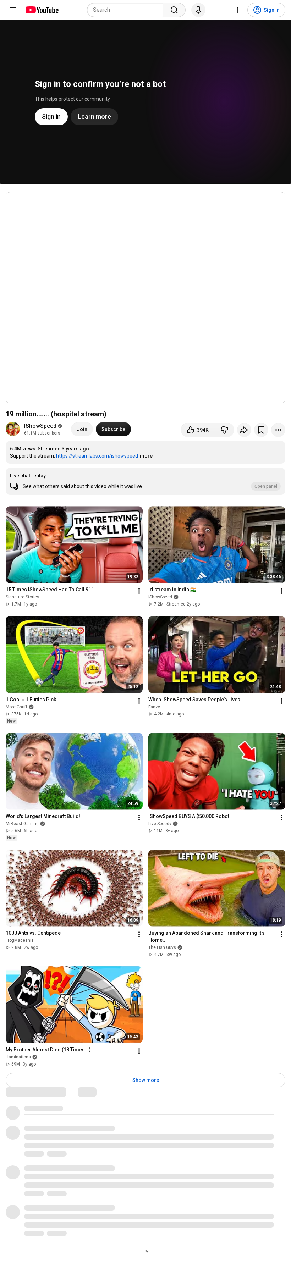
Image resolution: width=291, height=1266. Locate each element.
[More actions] (278, 430)
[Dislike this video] (224, 430)
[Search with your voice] (198, 10)
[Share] (244, 430)
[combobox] (127, 10)
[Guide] (13, 10)
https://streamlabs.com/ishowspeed (97, 456)
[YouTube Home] (42, 10)
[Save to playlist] (261, 430)
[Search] (174, 10)
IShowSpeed (40, 425)
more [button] (146, 456)
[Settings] (237, 10)
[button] (145, 481)
